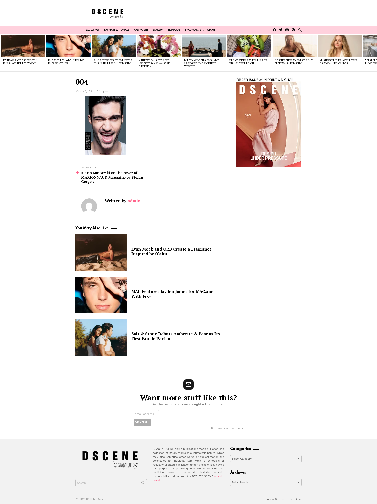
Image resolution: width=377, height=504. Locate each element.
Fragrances (193, 30)
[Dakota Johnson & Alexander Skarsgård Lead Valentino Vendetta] (204, 46)
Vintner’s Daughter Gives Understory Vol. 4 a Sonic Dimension (154, 63)
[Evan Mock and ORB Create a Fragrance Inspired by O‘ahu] (23, 46)
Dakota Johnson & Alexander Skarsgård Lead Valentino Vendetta (201, 63)
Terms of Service (274, 499)
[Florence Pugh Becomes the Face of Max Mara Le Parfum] (295, 46)
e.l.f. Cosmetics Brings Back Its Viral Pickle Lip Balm (248, 62)
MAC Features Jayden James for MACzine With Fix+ (66, 62)
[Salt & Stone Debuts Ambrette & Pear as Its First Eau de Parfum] (114, 46)
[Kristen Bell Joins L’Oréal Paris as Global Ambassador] (340, 46)
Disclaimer (295, 499)
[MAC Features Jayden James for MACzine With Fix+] (68, 46)
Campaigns (141, 30)
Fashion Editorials (116, 30)
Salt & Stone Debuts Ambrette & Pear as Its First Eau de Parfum (113, 62)
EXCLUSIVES (93, 30)
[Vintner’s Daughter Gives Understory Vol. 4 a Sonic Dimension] (159, 46)
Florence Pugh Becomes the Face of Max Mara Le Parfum (294, 62)
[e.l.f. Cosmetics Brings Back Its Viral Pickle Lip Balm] (249, 46)
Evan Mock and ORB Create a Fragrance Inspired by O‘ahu (20, 62)
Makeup (158, 30)
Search (143, 483)
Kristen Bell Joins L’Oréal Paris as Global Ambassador (338, 62)
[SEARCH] (300, 30)
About (211, 30)
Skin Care (174, 30)
